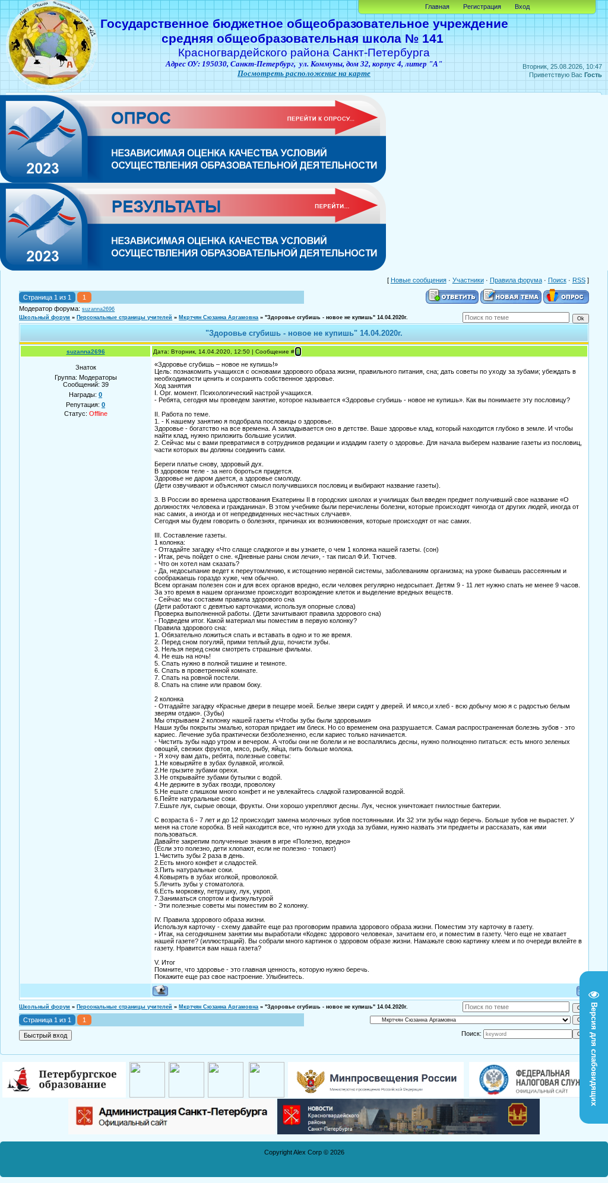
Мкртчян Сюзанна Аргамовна (218, 317)
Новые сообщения (418, 280)
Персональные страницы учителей (124, 317)
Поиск (557, 280)
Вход (522, 6)
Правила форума (516, 280)
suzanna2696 (98, 309)
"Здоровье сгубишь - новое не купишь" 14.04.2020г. (336, 317)
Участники (468, 280)
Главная (437, 6)
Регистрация (482, 6)
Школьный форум (44, 317)
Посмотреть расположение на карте (304, 73)
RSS (578, 280)
